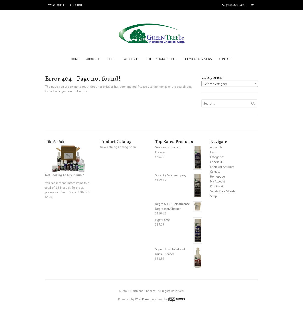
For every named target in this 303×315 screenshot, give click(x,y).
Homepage (217, 176)
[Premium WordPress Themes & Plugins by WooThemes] (176, 299)
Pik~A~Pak (216, 186)
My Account (56, 5)
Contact (225, 59)
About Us (93, 59)
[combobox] (229, 84)
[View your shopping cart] (253, 5)
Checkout (77, 5)
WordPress (142, 299)
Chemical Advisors (197, 59)
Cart (212, 152)
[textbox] (230, 84)
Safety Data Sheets (161, 59)
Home (75, 59)
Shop (111, 59)
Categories (131, 59)
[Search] (253, 103)
